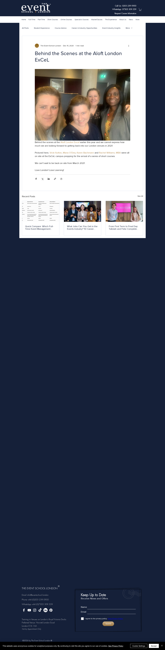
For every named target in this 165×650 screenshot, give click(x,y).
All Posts (25, 28)
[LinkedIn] (45, 610)
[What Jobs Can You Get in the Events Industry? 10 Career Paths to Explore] (82, 211)
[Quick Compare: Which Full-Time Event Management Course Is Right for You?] (40, 211)
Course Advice (61, 28)
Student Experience (42, 28)
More (128, 28)
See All (140, 196)
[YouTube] (29, 610)
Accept (154, 646)
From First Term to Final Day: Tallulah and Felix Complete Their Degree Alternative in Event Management (123, 227)
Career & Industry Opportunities (84, 28)
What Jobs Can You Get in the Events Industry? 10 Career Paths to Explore (82, 227)
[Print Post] (61, 179)
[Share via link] (55, 179)
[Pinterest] (51, 610)
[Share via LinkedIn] (48, 179)
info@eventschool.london (37, 595)
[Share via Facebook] (36, 179)
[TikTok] (40, 610)
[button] (140, 9)
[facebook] (24, 610)
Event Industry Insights (111, 28)
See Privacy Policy (115, 646)
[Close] (161, 646)
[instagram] (35, 610)
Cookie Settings (138, 646)
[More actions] (128, 45)
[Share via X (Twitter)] (42, 179)
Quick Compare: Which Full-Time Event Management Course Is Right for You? (39, 227)
